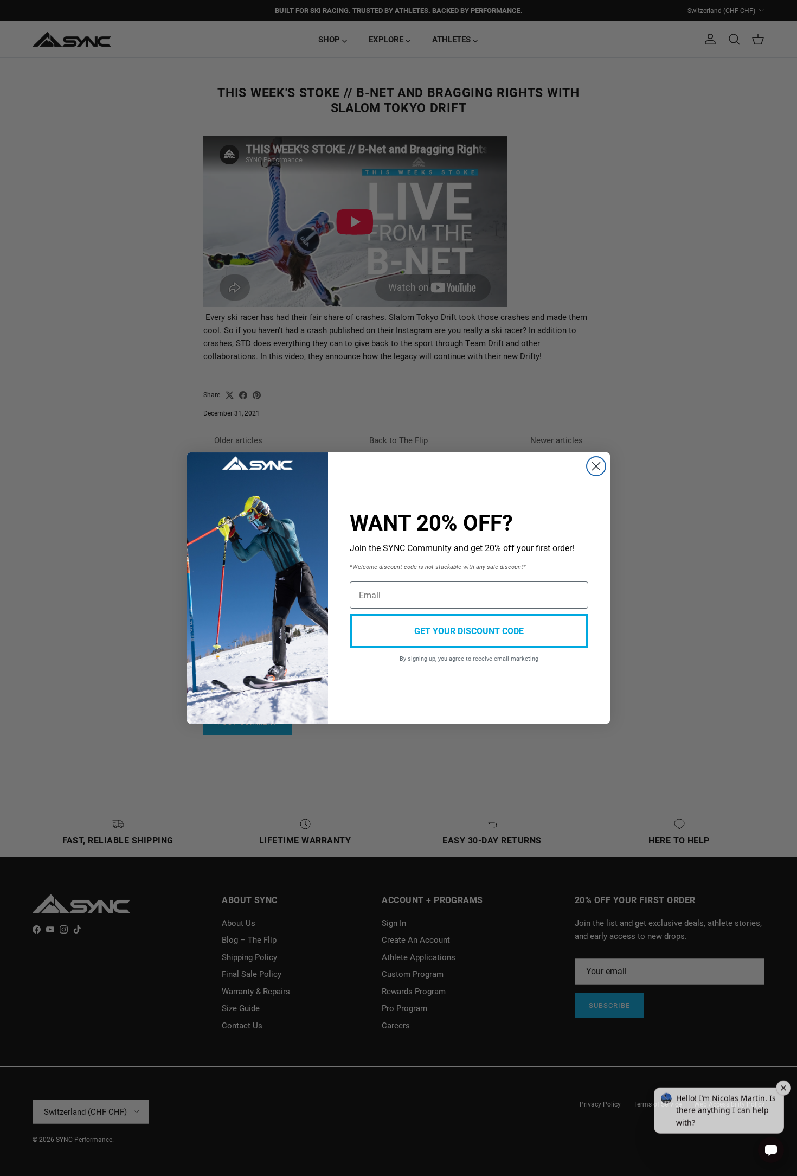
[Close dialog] (596, 466)
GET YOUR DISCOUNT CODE (469, 630)
